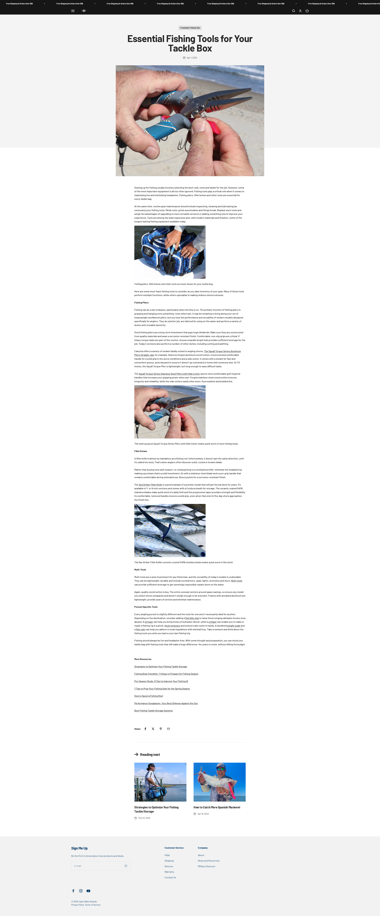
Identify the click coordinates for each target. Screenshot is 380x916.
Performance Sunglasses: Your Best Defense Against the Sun (166, 703)
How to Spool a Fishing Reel (148, 695)
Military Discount (206, 866)
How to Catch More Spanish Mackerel (217, 807)
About (201, 855)
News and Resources (209, 860)
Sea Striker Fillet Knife (150, 484)
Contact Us (170, 877)
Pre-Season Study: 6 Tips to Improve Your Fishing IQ (161, 681)
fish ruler (140, 629)
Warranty (169, 871)
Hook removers (172, 625)
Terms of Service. (93, 905)
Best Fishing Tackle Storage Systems (153, 710)
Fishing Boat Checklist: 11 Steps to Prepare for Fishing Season (166, 673)
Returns (169, 866)
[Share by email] (168, 729)
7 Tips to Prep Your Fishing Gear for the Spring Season (162, 688)
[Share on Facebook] (145, 729)
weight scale (233, 625)
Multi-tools (236, 580)
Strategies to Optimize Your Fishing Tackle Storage (160, 666)
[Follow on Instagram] (81, 891)
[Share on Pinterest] (161, 729)
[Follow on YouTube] (88, 891)
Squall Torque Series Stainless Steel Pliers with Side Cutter (169, 373)
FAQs (167, 855)
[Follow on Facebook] (73, 891)
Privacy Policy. (77, 905)
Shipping (169, 860)
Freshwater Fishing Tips (190, 28)
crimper (213, 621)
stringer (149, 621)
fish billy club (192, 618)
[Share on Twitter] (153, 729)
